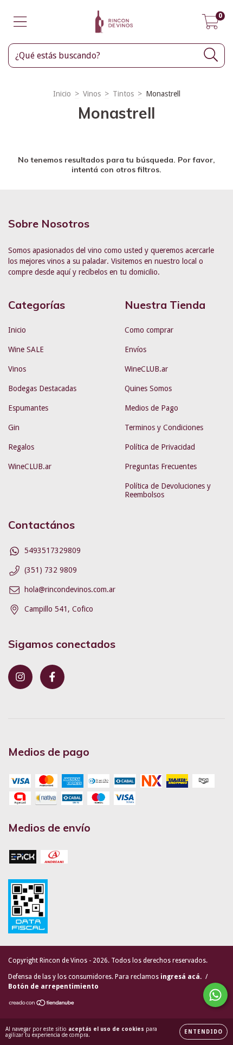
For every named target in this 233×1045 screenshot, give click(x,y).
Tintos (123, 93)
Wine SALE (26, 349)
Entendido (203, 1032)
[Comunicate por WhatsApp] (215, 995)
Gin (14, 427)
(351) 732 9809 (50, 570)
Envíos (135, 349)
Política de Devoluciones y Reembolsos (168, 490)
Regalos (21, 447)
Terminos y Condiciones (164, 427)
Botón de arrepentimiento (53, 986)
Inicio (62, 93)
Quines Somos (148, 388)
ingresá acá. (181, 977)
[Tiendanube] (42, 1004)
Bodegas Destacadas (42, 388)
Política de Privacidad (160, 447)
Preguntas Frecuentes (161, 466)
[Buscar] (211, 55)
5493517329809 (52, 550)
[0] (210, 25)
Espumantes (28, 408)
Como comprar (149, 330)
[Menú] (20, 21)
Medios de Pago (151, 408)
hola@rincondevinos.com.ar (69, 589)
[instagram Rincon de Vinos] (20, 677)
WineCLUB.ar (29, 466)
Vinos (92, 93)
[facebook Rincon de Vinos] (52, 677)
